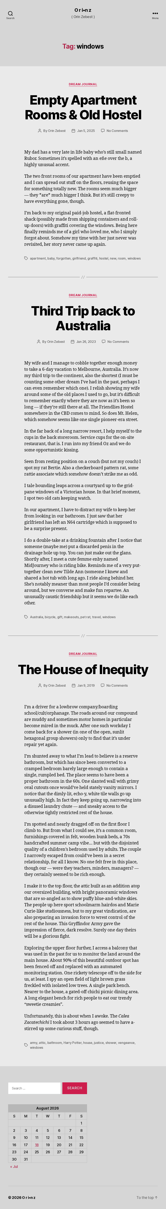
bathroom (54, 1043)
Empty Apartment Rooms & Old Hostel (83, 107)
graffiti (92, 258)
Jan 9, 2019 (86, 685)
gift (59, 617)
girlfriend (79, 258)
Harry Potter (73, 1043)
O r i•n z (82, 10)
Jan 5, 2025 (86, 131)
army (33, 1043)
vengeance (126, 1043)
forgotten (63, 258)
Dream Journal (83, 84)
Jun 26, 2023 (86, 342)
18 (37, 1145)
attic (42, 1043)
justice (99, 1043)
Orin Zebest (57, 131)
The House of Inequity (83, 669)
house (87, 1043)
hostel (103, 258)
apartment (38, 258)
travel (96, 617)
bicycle (50, 617)
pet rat (85, 617)
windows (134, 258)
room (122, 258)
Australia (36, 617)
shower (110, 1043)
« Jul (14, 1166)
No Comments (117, 131)
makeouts (71, 617)
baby (51, 258)
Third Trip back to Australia (83, 318)
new (113, 258)
